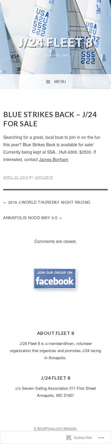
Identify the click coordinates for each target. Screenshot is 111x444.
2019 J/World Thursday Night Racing (49, 202)
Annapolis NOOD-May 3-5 (30, 217)
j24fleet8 (43, 177)
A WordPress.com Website (55, 428)
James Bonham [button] (53, 159)
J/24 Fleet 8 (55, 42)
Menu (60, 81)
